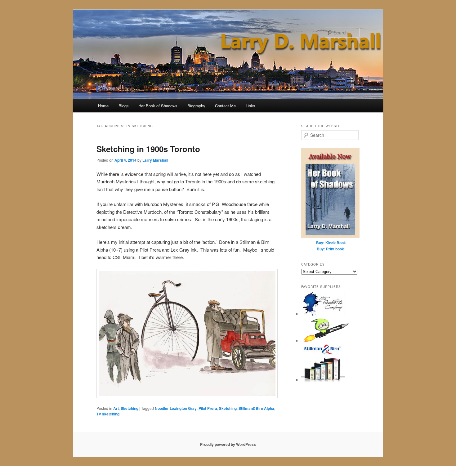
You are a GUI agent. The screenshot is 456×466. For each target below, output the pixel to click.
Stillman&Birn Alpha (256, 408)
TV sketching (107, 414)
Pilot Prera (208, 408)
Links (250, 106)
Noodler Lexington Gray (176, 408)
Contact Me (225, 106)
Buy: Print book (330, 249)
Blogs (123, 106)
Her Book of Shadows (157, 106)
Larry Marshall (155, 160)
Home (103, 106)
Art (116, 408)
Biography (196, 106)
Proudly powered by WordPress (228, 444)
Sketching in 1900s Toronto (148, 149)
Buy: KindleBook (331, 242)
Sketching (129, 408)
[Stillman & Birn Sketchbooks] (323, 380)
